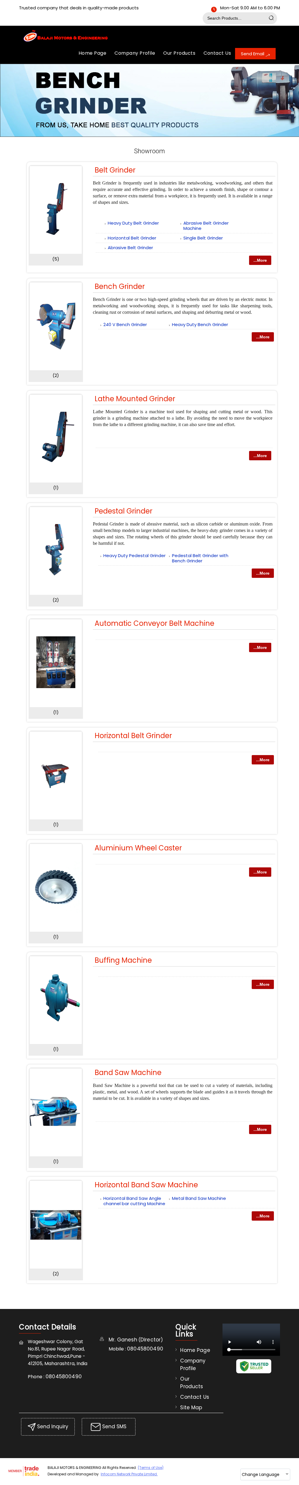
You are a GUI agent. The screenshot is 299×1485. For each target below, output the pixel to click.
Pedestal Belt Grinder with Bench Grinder (200, 558)
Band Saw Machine (128, 1072)
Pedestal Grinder (123, 511)
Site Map (191, 1407)
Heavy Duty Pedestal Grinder (134, 555)
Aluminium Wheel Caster (138, 848)
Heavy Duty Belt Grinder (133, 223)
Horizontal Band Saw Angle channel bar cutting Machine (134, 1201)
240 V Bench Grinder (125, 324)
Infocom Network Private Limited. (129, 1474)
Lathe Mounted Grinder (135, 399)
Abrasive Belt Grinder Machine (206, 225)
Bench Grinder (120, 286)
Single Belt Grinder (203, 238)
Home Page (92, 53)
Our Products (179, 53)
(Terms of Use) (151, 1467)
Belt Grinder (115, 170)
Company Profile (134, 53)
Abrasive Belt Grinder (130, 247)
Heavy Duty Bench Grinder (200, 324)
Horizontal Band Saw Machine (146, 1185)
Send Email (253, 54)
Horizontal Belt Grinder (132, 238)
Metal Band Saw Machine (199, 1198)
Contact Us (217, 53)
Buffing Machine (123, 960)
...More (260, 260)
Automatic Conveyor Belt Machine (154, 623)
